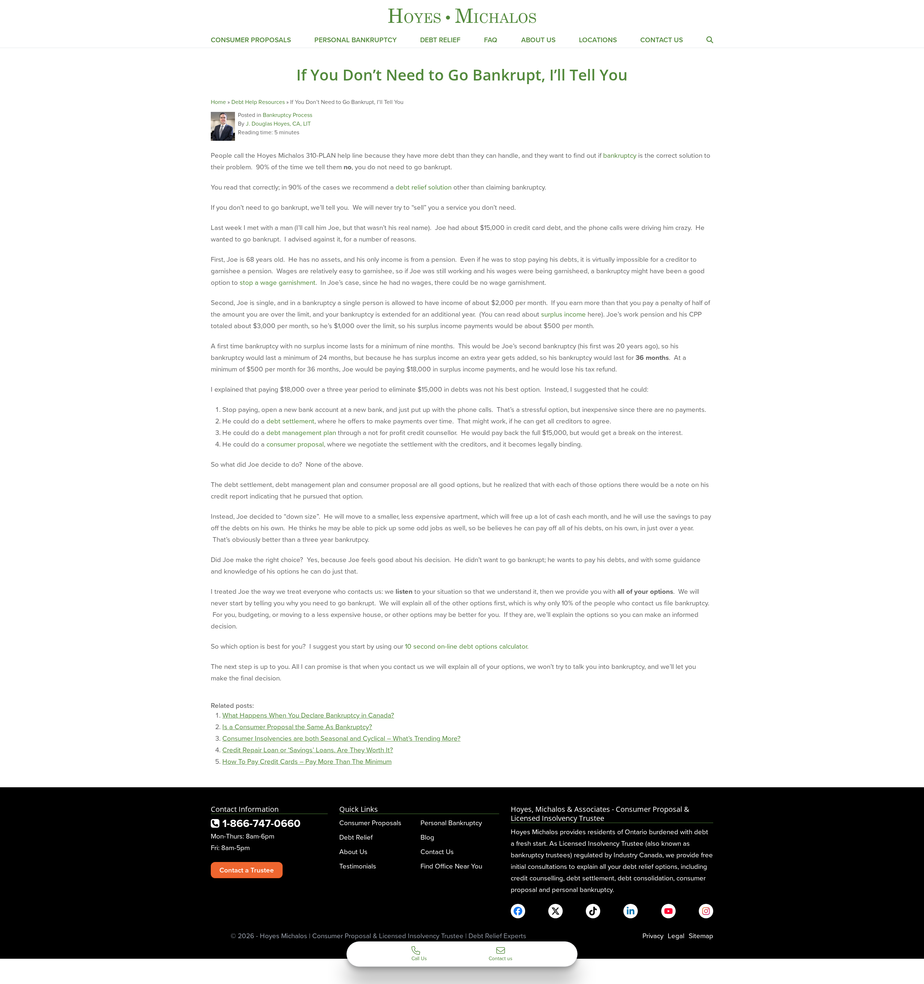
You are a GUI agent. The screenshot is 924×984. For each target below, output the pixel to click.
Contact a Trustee (246, 870)
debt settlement (290, 421)
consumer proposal (295, 444)
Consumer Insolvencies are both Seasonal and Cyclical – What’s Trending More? (341, 738)
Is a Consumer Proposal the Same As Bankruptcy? (297, 726)
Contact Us (661, 40)
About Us (538, 40)
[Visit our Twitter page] (555, 911)
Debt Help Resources (258, 102)
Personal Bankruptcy (355, 40)
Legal (676, 935)
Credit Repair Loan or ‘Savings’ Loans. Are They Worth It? (307, 749)
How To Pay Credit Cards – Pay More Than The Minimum (307, 761)
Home (218, 102)
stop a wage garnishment (277, 282)
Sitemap (701, 935)
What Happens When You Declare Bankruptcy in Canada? (308, 715)
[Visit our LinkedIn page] (630, 911)
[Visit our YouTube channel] (668, 911)
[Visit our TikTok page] (593, 911)
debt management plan (301, 432)
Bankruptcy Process (287, 115)
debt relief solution (424, 187)
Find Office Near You (451, 866)
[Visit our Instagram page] (706, 911)
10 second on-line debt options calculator (466, 646)
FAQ (490, 40)
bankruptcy (619, 155)
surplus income (563, 314)
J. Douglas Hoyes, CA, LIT (278, 123)
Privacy (652, 935)
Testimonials (357, 866)
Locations (598, 40)
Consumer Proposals (251, 40)
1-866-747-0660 (260, 823)
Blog (427, 837)
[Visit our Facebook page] (518, 911)
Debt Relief (440, 40)
